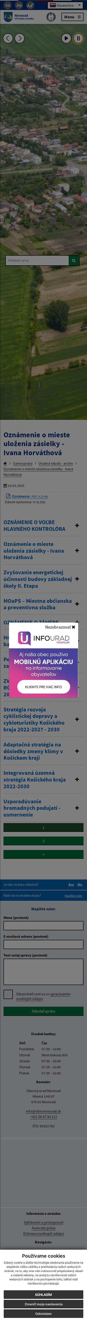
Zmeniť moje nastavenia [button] (44, 1304)
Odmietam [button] (43, 1314)
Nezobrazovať (58, 627)
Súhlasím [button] (43, 1295)
